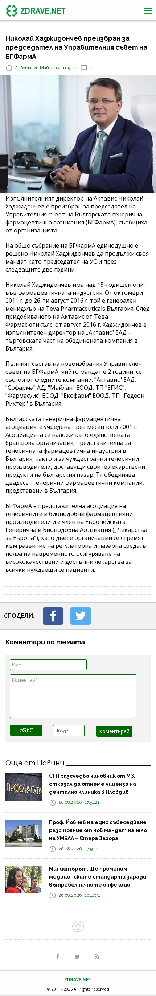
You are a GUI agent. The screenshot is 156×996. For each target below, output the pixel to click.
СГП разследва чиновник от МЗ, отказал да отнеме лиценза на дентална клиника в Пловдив (92, 784)
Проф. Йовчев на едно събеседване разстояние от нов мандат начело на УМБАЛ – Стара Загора (98, 830)
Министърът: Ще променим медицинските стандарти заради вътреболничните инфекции (97, 877)
